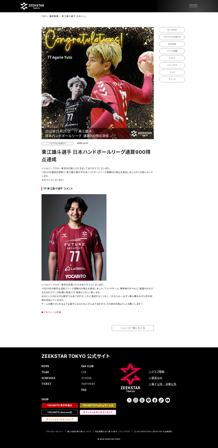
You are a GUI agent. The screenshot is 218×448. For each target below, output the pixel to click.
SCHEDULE (49, 378)
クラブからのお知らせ (172, 37)
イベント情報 (172, 51)
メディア (172, 58)
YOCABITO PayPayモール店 (98, 405)
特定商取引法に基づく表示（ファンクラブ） (112, 431)
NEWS (45, 366)
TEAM (45, 372)
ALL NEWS (172, 30)
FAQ (83, 390)
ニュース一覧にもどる (133, 327)
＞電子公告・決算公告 (162, 384)
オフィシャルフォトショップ (59, 419)
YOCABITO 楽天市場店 (59, 405)
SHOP (45, 399)
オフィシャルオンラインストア (98, 412)
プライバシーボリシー (54, 431)
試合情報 (172, 44)
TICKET (46, 384)
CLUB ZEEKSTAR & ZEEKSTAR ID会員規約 (153, 431)
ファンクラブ (172, 65)
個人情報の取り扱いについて (79, 431)
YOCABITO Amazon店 (59, 412)
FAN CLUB (87, 366)
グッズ (172, 72)
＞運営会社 (156, 377)
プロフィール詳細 (52, 312)
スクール (172, 79)
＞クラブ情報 (156, 371)
